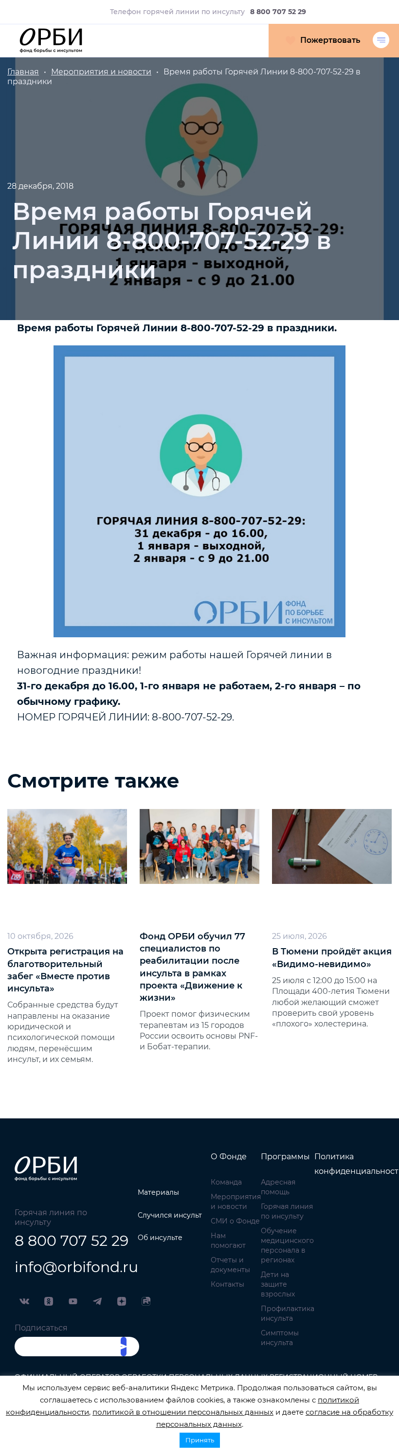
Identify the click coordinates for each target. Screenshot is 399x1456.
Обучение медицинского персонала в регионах (287, 1245)
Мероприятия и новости (236, 1201)
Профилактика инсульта (287, 1313)
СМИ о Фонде (235, 1221)
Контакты (227, 1284)
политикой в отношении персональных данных (182, 1412)
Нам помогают (228, 1240)
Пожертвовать (330, 40)
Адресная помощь (278, 1187)
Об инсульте (160, 1237)
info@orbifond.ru (66, 1267)
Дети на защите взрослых (278, 1284)
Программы (285, 1156)
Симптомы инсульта (280, 1338)
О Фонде (229, 1156)
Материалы (158, 1192)
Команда (226, 1182)
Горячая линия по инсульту (287, 1211)
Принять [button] (199, 1440)
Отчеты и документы (230, 1265)
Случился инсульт (170, 1215)
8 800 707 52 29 (66, 1241)
